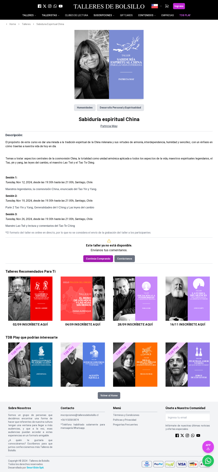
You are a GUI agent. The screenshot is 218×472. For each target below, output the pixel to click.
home (13, 24)
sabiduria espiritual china (50, 24)
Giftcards (126, 15)
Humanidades (85, 107)
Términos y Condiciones (126, 415)
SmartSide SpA (35, 467)
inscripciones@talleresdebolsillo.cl (79, 415)
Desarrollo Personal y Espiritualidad (120, 107)
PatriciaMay (109, 126)
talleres (26, 24)
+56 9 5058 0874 (70, 419)
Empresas (167, 15)
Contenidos (145, 15)
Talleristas (49, 15)
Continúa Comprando (98, 258)
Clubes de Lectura (76, 15)
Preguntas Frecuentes (125, 424)
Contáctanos (124, 258)
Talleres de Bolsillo (109, 6)
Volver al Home (109, 395)
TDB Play (184, 15)
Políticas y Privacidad (124, 419)
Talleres (28, 15)
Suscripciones (103, 15)
